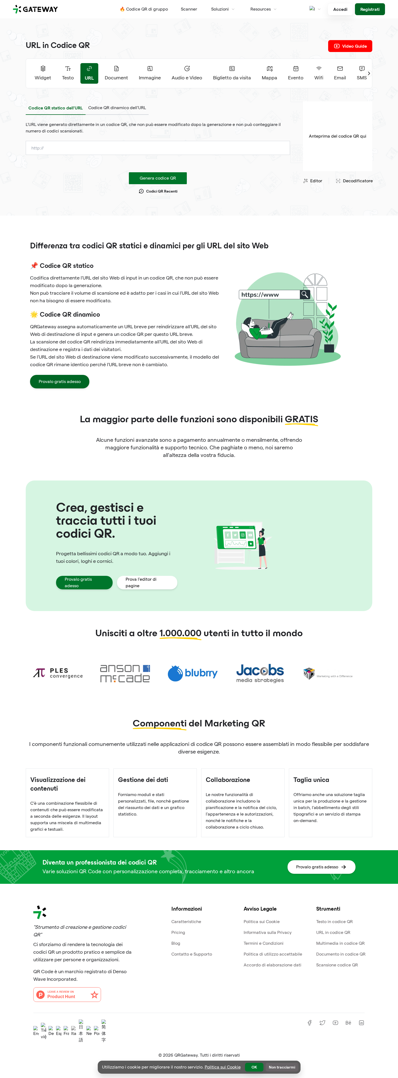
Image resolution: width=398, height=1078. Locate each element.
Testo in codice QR (334, 921)
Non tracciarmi (282, 1067)
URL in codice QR (333, 932)
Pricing (178, 932)
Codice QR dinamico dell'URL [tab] (117, 107)
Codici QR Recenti (161, 191)
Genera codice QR (158, 178)
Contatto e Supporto (191, 954)
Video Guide (354, 45)
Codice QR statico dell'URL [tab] (55, 107)
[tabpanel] (158, 127)
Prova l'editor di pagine (141, 582)
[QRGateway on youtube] (335, 1022)
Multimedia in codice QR (340, 943)
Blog (175, 943)
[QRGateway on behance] (348, 1022)
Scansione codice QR (337, 965)
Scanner (189, 9)
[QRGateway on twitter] (322, 1022)
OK (254, 1067)
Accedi (340, 9)
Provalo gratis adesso (60, 381)
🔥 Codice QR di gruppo (144, 9)
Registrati (370, 9)
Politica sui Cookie (262, 921)
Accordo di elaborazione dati (272, 965)
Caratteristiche (186, 921)
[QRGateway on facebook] (309, 1022)
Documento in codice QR (341, 954)
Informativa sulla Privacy (268, 932)
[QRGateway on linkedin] (361, 1022)
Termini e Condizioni (263, 943)
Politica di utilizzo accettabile (273, 954)
